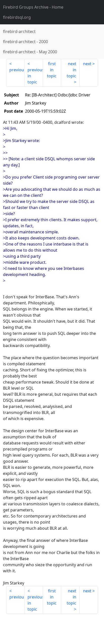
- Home (33, 7)
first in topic (52, 70)
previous (16, 70)
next (87, 63)
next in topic (71, 70)
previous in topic (35, 76)
